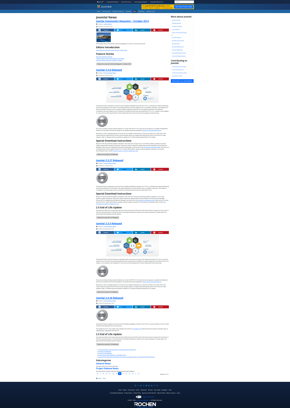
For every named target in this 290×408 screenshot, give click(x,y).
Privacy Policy (128, 393)
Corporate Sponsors (178, 70)
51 (123, 373)
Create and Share (177, 26)
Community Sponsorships (179, 73)
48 (113, 373)
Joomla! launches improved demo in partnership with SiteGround (117, 350)
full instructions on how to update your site (125, 151)
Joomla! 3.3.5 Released (109, 223)
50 (119, 373)
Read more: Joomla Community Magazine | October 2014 (114, 64)
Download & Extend (112, 2)
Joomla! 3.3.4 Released (104, 351)
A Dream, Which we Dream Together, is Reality (109, 60)
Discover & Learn (126, 2)
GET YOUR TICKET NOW (183, 7)
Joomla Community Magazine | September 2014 (112, 355)
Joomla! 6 (128, 11)
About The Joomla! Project (179, 32)
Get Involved (175, 29)
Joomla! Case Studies (178, 40)
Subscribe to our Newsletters (182, 81)
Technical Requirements (179, 56)
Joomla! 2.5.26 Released (109, 297)
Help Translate (161, 393)
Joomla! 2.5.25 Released (105, 353)
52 (126, 373)
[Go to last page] (138, 373)
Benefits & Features (118, 11)
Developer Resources (156, 2)
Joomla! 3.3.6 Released (109, 69)
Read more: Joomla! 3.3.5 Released (108, 292)
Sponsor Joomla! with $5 (149, 393)
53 (129, 373)
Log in (178, 393)
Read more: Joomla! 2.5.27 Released (108, 217)
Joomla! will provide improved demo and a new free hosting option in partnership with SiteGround (126, 357)
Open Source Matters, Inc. (143, 400)
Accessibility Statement (116, 393)
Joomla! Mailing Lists (178, 47)
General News (108, 24)
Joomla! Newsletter (177, 50)
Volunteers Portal (177, 76)
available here (137, 329)
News (134, 11)
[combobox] (184, 1)
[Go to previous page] (100, 373)
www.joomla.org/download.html (152, 130)
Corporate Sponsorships (179, 66)
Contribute (141, 11)
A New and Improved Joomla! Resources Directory (110, 58)
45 (103, 373)
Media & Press (151, 11)
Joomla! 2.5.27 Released (109, 160)
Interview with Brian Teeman (104, 57)
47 (110, 373)
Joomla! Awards (176, 37)
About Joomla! (107, 11)
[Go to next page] (135, 373)
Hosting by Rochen (145, 407)
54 (132, 373)
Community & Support (140, 2)
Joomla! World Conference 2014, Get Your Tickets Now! (111, 50)
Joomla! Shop (176, 44)
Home (99, 11)
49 (116, 373)
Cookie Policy (137, 393)
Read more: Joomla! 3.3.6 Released (108, 154)
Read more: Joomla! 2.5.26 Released (108, 344)
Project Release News (110, 73)
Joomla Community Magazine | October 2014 (122, 21)
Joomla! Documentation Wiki (152, 147)
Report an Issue (170, 393)
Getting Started (176, 23)
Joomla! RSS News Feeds (179, 53)
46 (106, 373)
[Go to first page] (97, 373)
